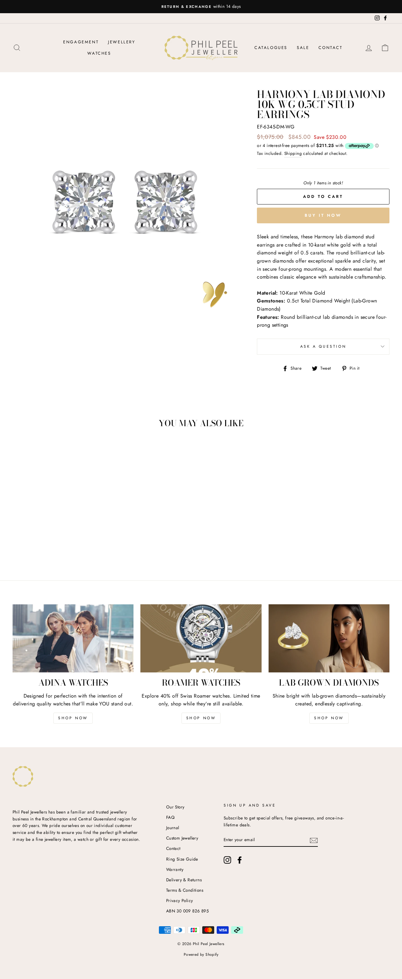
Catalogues (270, 48)
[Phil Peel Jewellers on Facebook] (239, 860)
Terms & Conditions (184, 890)
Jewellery (121, 42)
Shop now (201, 718)
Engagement (81, 42)
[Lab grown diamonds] (329, 638)
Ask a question (323, 346)
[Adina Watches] (73, 638)
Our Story (175, 807)
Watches (99, 53)
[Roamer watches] (200, 638)
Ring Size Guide (182, 859)
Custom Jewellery (182, 838)
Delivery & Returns (184, 880)
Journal (172, 827)
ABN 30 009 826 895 (187, 911)
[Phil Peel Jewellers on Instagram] (227, 860)
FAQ (170, 817)
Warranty (174, 869)
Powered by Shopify (201, 954)
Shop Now (73, 718)
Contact (330, 48)
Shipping (293, 153)
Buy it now (323, 215)
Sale (303, 48)
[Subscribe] (314, 840)
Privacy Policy (179, 900)
